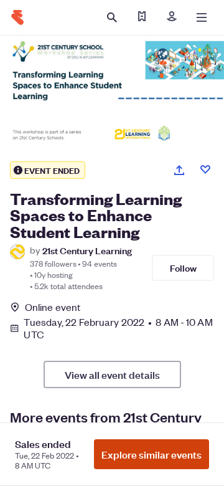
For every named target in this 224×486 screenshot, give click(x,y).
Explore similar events (151, 454)
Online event (52, 307)
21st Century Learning (87, 250)
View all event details (112, 374)
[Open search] (112, 17)
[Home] (17, 17)
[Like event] (205, 169)
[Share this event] (179, 170)
